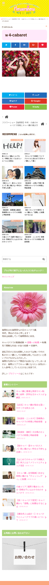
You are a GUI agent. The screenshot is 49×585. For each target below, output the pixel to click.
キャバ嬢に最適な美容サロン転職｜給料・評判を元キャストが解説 (30, 394)
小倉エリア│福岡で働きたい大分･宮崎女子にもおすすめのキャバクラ (30, 489)
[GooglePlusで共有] (33, 45)
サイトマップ (8, 277)
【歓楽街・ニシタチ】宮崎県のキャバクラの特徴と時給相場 (30, 421)
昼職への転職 (33, 342)
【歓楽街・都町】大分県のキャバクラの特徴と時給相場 (30, 435)
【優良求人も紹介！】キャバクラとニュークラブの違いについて (30, 517)
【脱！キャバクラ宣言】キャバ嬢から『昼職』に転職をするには (30, 503)
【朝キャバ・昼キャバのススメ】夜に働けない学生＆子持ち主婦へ (30, 448)
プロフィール (14, 373)
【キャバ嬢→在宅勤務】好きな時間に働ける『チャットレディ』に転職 (30, 476)
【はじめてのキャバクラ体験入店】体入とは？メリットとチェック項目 (30, 462)
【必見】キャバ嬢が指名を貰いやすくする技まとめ (30, 408)
